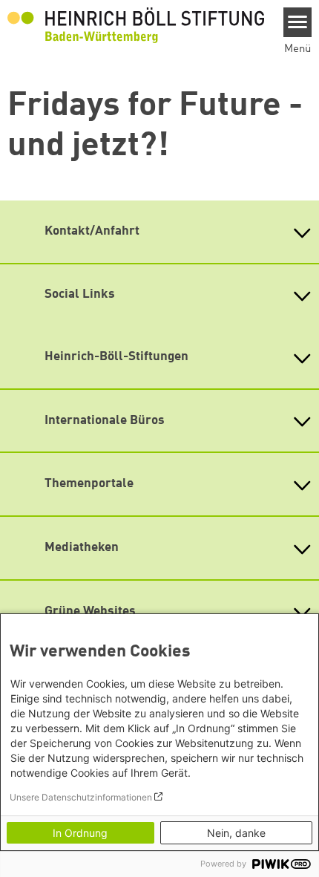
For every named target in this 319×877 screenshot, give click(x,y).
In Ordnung (80, 833)
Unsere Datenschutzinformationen (81, 797)
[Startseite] (135, 24)
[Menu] (297, 22)
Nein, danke (236, 833)
